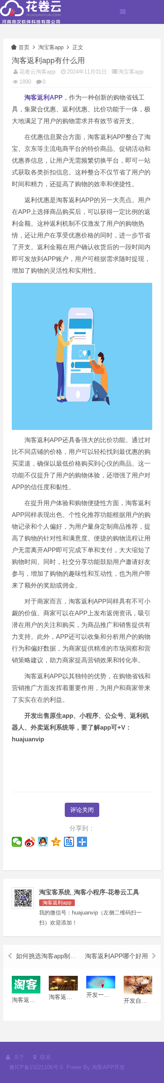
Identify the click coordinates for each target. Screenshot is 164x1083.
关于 (18, 1057)
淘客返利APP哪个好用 (116, 955)
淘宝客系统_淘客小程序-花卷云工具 (89, 892)
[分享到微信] (17, 842)
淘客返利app (56, 903)
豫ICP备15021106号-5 (36, 1067)
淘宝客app (50, 47)
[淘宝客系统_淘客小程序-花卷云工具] (30, 11)
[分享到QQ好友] (43, 842)
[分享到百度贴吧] (69, 842)
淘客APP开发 (108, 1067)
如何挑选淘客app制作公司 (52, 955)
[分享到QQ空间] (56, 842)
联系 (44, 1057)
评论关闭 (82, 809)
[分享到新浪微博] (30, 842)
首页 (24, 47)
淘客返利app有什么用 (48, 60)
